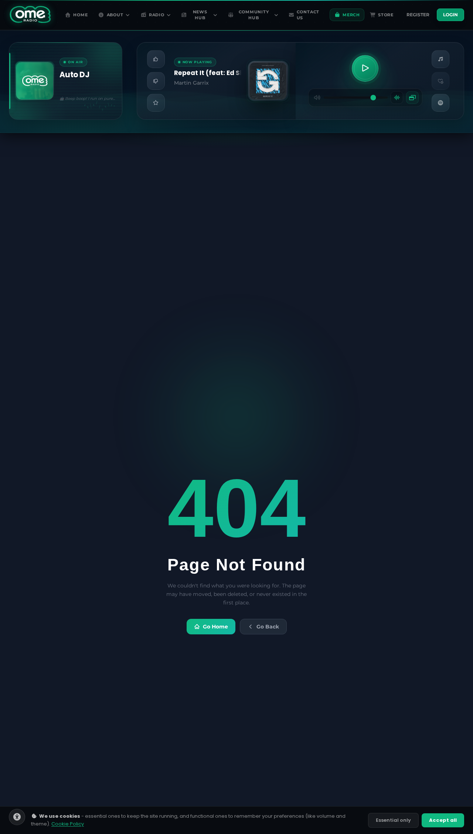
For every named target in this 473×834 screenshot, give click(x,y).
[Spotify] (440, 103)
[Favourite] (156, 103)
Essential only (393, 820)
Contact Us (308, 15)
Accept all (443, 820)
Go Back (267, 626)
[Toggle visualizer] (397, 97)
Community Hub (254, 15)
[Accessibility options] (17, 817)
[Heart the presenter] (440, 81)
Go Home (215, 626)
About (115, 14)
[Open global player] (412, 97)
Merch (351, 14)
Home (80, 14)
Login (450, 14)
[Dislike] (156, 81)
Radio (156, 14)
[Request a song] (440, 59)
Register (417, 14)
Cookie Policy (67, 823)
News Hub (200, 15)
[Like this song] (156, 59)
